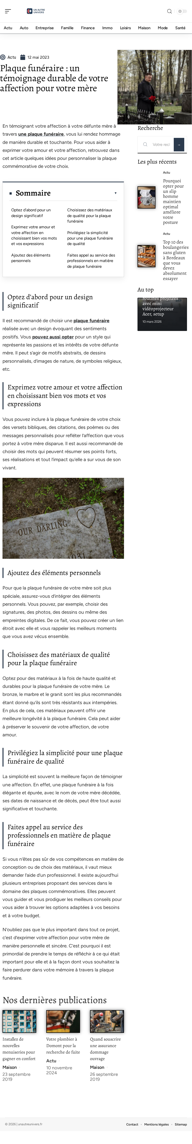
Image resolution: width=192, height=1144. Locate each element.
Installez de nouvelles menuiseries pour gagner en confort (19, 1049)
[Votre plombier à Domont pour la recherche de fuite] (63, 1021)
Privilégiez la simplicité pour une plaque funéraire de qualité (90, 238)
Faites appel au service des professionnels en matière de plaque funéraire (91, 261)
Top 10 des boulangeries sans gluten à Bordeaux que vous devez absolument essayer (176, 260)
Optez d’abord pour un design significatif (31, 213)
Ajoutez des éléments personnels (30, 258)
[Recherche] (169, 11)
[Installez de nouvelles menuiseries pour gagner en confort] (19, 1021)
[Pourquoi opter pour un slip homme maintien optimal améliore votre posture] (147, 197)
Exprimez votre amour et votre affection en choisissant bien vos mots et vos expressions (34, 235)
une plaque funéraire (41, 134)
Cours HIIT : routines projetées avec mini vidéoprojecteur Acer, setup (160, 303)
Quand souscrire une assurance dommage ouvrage (105, 1049)
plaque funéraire (92, 320)
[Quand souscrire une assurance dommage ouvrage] (107, 1021)
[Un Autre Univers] (36, 11)
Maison (9, 1067)
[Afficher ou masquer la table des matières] (84, 193)
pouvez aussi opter (53, 337)
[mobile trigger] (9, 11)
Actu (51, 1060)
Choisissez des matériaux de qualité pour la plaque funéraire (89, 216)
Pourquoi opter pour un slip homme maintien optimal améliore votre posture (173, 201)
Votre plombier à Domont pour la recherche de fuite (63, 1045)
